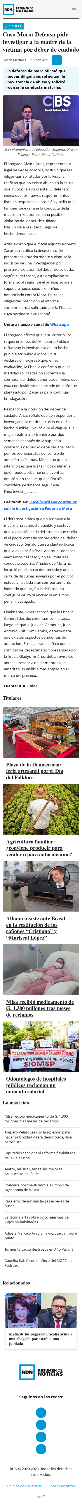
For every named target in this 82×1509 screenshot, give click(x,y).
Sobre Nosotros (62, 1486)
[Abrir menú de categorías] (74, 9)
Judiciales (13, 26)
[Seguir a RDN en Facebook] (41, 1412)
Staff (41, 1496)
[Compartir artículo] (57, 60)
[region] (41, 1321)
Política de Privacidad (24, 1486)
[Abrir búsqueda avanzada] (64, 9)
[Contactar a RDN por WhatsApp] (41, 1449)
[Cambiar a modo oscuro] (58, 9)
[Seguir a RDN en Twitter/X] (41, 1437)
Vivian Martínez (14, 60)
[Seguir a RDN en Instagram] (41, 1425)
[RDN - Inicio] (20, 9)
